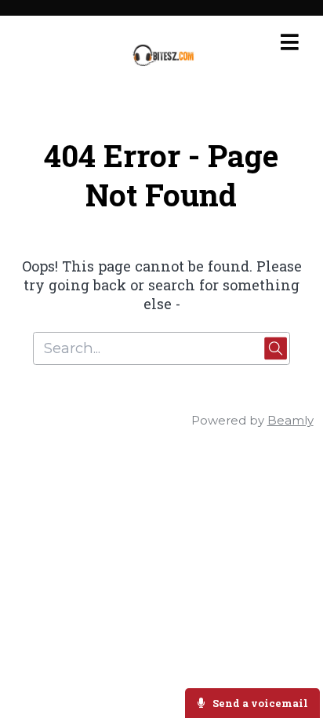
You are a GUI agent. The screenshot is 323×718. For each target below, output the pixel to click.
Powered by (252, 421)
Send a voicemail (259, 703)
